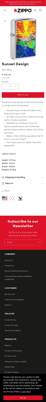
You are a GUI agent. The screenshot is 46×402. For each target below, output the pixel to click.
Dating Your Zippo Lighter (16, 361)
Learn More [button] (26, 392)
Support (8, 305)
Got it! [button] (23, 398)
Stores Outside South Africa (16, 271)
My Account (10, 294)
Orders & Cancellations (14, 300)
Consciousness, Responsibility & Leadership (18, 278)
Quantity (5, 82)
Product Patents (12, 372)
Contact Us (9, 266)
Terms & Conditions (13, 330)
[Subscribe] (38, 242)
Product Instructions (13, 351)
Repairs (8, 345)
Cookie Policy (10, 320)
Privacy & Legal (11, 325)
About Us (9, 260)
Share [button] (6, 191)
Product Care (10, 356)
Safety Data (10, 367)
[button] (4, 10)
